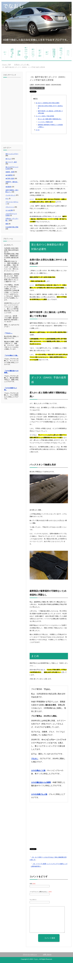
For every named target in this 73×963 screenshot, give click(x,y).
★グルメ (47, 53)
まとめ (37, 130)
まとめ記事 (9, 210)
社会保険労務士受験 (54, 53)
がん (7, 198)
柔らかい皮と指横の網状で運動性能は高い (50, 119)
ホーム (5, 53)
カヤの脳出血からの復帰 (41, 782)
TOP (6, 64)
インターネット (10, 195)
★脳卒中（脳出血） (12, 53)
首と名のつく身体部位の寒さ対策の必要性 (47, 103)
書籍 (7, 224)
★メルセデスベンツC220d (26, 53)
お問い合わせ (47, 954)
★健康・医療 (19, 53)
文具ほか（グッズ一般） (61, 53)
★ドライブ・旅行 (40, 53)
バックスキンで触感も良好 (45, 122)
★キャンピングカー (33, 53)
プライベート (68, 53)
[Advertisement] (49, 155)
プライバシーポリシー (30, 954)
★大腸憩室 (9, 175)
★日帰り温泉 (10, 178)
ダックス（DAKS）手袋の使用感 (45, 116)
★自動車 (8, 186)
